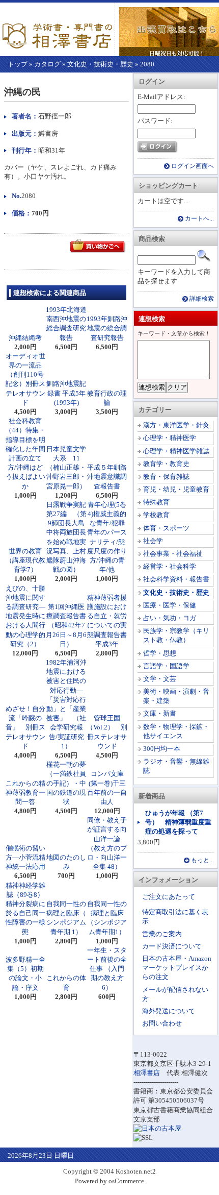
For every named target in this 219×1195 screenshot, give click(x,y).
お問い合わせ (162, 1023)
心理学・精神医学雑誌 (176, 451)
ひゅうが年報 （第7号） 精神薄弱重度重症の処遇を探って (178, 822)
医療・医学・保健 (169, 605)
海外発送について (168, 1011)
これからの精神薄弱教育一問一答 (25, 792)
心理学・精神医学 (169, 438)
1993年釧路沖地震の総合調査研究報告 (107, 328)
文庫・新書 (159, 713)
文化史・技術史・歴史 (100, 64)
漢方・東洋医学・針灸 (176, 425)
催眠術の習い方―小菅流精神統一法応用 (25, 857)
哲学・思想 (159, 653)
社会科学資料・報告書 (176, 579)
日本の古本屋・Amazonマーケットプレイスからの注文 (176, 968)
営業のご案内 (162, 934)
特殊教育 (156, 502)
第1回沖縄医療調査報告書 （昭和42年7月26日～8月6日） (69, 625)
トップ (18, 64)
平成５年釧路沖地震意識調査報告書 (107, 477)
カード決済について (172, 946)
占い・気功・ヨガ (169, 618)
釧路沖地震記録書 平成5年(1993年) (66, 393)
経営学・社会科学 (169, 566)
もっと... (202, 860)
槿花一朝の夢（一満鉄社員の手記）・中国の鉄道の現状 (66, 783)
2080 (147, 64)
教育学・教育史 (166, 464)
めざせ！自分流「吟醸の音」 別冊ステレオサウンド (25, 727)
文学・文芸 (159, 678)
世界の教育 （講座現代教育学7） (27, 560)
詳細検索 (201, 299)
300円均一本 (161, 748)
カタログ (47, 64)
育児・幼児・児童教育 (176, 489)
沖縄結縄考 (25, 338)
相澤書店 (146, 1073)
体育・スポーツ (166, 528)
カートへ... (199, 218)
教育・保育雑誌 (166, 476)
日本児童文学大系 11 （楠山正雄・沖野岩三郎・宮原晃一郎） (66, 467)
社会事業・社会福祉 (173, 553)
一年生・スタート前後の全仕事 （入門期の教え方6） (107, 968)
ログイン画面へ (192, 166)
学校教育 (156, 515)
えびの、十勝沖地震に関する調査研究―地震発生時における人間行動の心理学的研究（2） (25, 616)
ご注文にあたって (168, 896)
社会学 (153, 541)
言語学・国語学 (166, 666)
